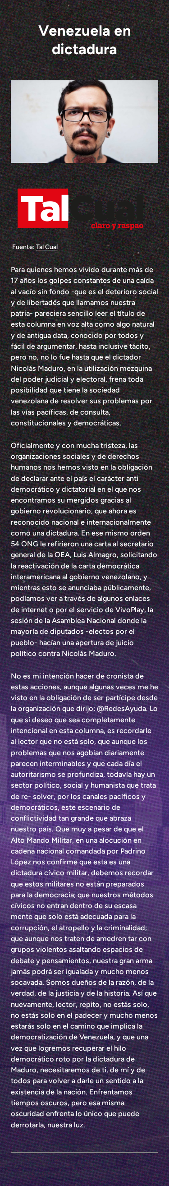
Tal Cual (47, 247)
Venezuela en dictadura (84, 40)
